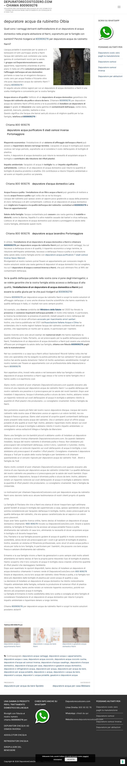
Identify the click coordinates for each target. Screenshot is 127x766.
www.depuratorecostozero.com (88, 719)
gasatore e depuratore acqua (64, 675)
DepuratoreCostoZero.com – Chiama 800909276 (28, 3)
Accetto (71, 759)
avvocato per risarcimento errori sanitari (56, 319)
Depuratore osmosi (107, 61)
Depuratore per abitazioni (110, 76)
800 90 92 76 (85, 707)
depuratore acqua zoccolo (41, 659)
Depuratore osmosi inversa (107, 69)
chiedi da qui (82, 713)
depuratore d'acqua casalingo (55, 662)
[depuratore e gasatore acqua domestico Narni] (76, 635)
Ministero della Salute (50, 309)
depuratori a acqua (13, 675)
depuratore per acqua (46, 669)
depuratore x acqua (43, 672)
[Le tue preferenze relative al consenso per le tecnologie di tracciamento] (122, 761)
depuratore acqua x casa (15, 659)
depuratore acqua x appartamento (65, 656)
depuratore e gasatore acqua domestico (62, 665)
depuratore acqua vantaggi (35, 656)
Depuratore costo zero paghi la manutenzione (109, 54)
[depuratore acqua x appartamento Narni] (17, 635)
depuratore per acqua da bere (72, 669)
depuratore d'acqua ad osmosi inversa (22, 662)
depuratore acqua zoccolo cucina (70, 659)
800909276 (42, 39)
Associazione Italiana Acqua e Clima (62, 322)
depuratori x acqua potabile (36, 675)
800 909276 (32, 523)
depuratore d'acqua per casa (28, 665)
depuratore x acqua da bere (66, 672)
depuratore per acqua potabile (18, 672)
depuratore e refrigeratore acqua (19, 669)
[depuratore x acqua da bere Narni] (46, 635)
